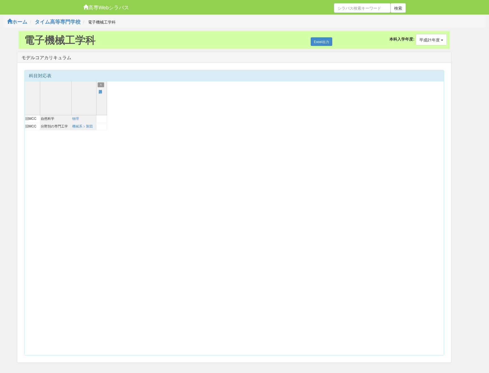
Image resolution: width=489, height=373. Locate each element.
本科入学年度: (402, 39)
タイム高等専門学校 (58, 21)
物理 (75, 118)
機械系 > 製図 (82, 125)
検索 (398, 8)
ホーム (19, 21)
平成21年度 (430, 39)
